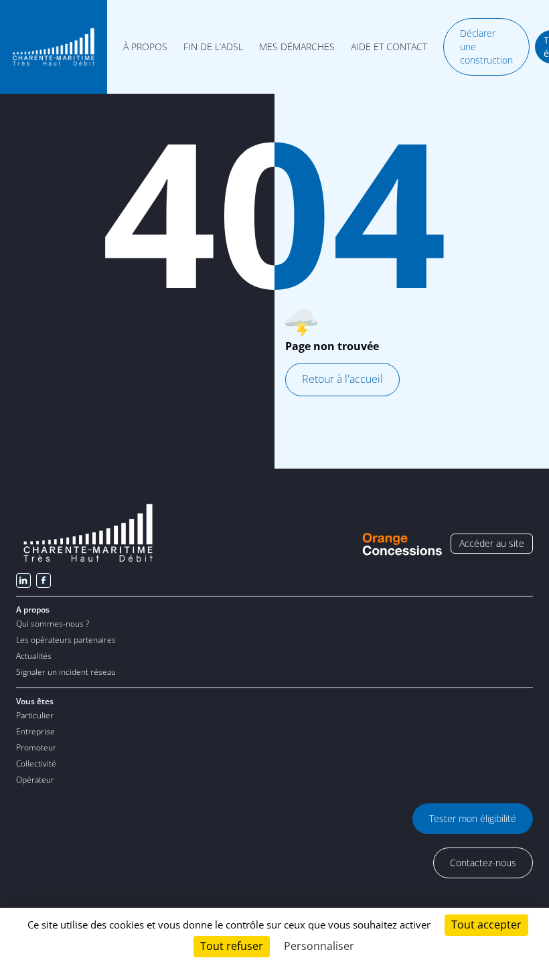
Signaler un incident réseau (66, 671)
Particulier (35, 715)
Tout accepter (486, 925)
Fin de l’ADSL (213, 47)
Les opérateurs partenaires (66, 639)
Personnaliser (319, 946)
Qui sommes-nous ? (52, 623)
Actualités (34, 655)
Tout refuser (231, 946)
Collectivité (36, 763)
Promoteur (36, 747)
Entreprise (35, 731)
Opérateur (35, 779)
